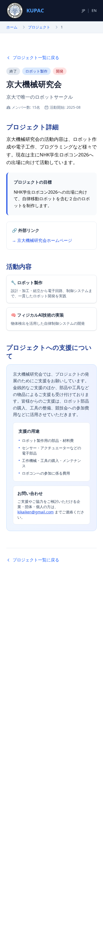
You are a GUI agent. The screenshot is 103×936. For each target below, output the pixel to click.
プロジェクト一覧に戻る (36, 57)
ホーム (11, 27)
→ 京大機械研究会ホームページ (42, 240)
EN (94, 10)
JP (83, 10)
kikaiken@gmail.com (35, 511)
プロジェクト (39, 27)
